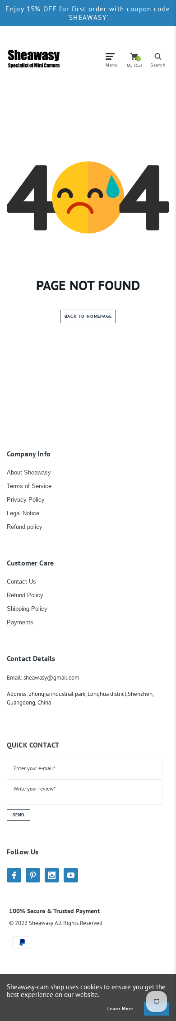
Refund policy (24, 526)
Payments (20, 622)
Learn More (120, 1009)
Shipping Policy (27, 608)
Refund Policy (25, 595)
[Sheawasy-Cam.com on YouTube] (71, 875)
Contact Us (21, 581)
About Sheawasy (29, 472)
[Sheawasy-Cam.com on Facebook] (14, 875)
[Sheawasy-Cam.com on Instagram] (52, 875)
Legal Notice (23, 513)
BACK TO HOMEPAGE (88, 316)
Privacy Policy (26, 499)
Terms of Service (29, 486)
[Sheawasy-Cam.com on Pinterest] (33, 875)
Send (18, 815)
